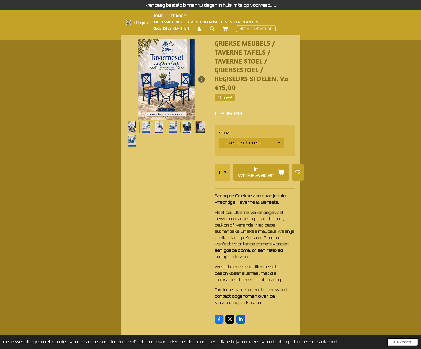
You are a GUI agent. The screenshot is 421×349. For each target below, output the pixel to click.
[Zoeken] (212, 28)
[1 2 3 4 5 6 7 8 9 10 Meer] (222, 172)
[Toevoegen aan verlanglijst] (298, 172)
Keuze (225, 132)
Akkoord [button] (402, 342)
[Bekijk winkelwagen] (225, 28)
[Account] (199, 28)
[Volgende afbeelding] (201, 79)
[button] (132, 127)
